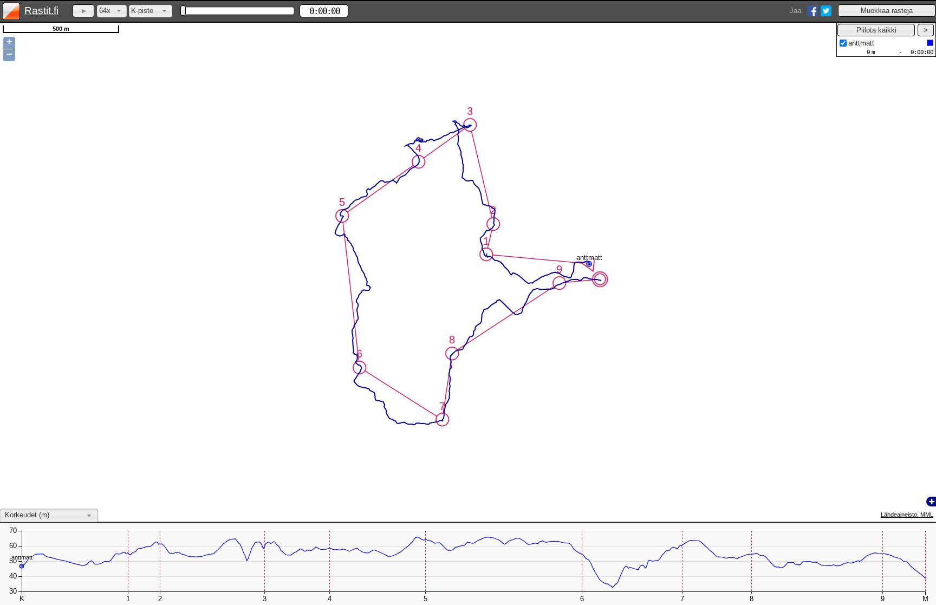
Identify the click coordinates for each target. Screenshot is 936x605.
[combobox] (112, 11)
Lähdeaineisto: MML (907, 514)
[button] (886, 10)
